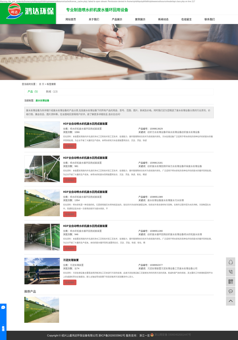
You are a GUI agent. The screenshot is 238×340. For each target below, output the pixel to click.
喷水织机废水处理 (193, 234)
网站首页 (71, 19)
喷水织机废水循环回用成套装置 (86, 128)
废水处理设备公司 (188, 268)
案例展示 (140, 19)
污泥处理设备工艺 (170, 268)
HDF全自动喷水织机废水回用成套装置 (85, 123)
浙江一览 (144, 335)
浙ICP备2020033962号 (111, 335)
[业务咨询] (230, 262)
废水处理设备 (154, 200)
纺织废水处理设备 (190, 132)
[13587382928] (230, 271)
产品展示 (117, 19)
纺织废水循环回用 (156, 234)
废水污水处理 (177, 200)
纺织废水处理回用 (156, 166)
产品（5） (34, 91)
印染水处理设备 (173, 132)
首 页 (41, 84)
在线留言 (186, 19)
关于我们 (94, 19)
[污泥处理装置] (42, 271)
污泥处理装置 (71, 260)
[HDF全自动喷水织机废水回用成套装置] (42, 134)
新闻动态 (163, 19)
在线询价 (69, 146)
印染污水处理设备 (175, 166)
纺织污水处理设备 (156, 132)
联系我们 (209, 19)
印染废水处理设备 (193, 166)
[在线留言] (230, 291)
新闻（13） (52, 91)
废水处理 (165, 200)
